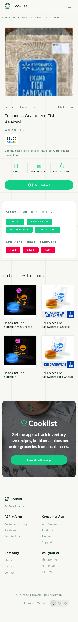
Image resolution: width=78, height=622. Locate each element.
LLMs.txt (14, 603)
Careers (9, 566)
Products (47, 530)
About (8, 560)
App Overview (51, 524)
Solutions (10, 530)
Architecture (12, 536)
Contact (9, 572)
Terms (41, 603)
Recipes (47, 536)
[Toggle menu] (69, 6)
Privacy (28, 603)
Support (47, 542)
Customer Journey (16, 524)
